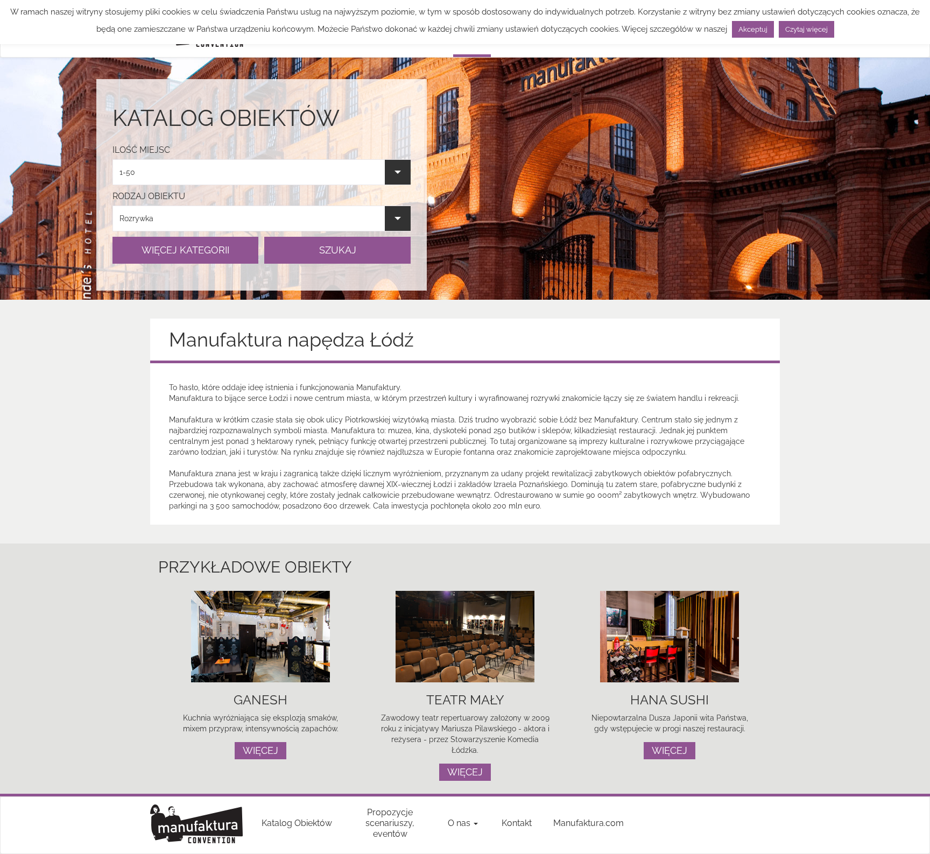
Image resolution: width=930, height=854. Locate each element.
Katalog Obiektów (297, 823)
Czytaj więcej (806, 29)
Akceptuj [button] (752, 29)
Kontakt (517, 823)
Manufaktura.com (588, 823)
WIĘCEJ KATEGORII (185, 250)
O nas (460, 823)
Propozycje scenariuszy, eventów (389, 823)
